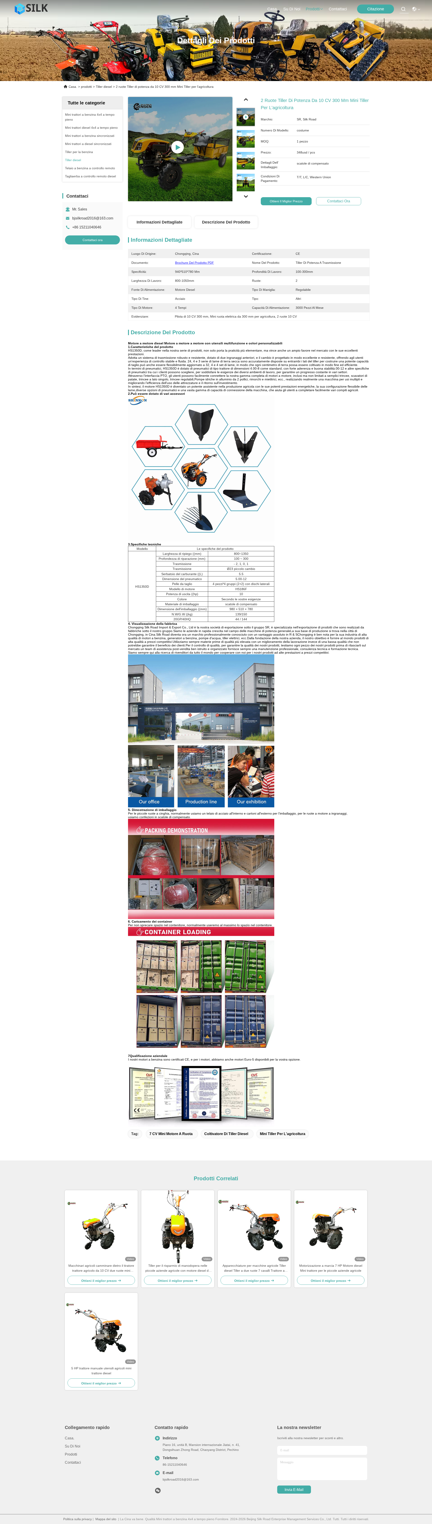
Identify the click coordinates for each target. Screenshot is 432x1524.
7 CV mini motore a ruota (171, 1134)
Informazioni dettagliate (159, 222)
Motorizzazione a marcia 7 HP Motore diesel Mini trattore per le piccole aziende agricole (330, 1268)
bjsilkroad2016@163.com (92, 218)
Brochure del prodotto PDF (194, 262)
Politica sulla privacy (77, 1519)
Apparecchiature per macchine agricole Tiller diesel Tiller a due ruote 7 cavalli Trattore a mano (254, 1268)
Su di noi (291, 9)
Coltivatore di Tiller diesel (226, 1134)
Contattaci (338, 9)
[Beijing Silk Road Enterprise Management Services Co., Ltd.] (31, 9)
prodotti (313, 9)
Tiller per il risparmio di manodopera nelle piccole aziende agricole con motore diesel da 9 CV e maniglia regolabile (177, 1268)
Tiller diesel (104, 86)
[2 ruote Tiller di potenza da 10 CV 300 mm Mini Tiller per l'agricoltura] (180, 149)
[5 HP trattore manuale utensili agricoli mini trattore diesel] (101, 1329)
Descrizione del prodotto (226, 222)
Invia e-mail (294, 1490)
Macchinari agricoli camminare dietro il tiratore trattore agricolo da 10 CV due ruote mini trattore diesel (101, 1268)
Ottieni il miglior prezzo (286, 201)
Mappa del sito (105, 1519)
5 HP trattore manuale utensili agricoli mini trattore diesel (101, 1370)
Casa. (272, 9)
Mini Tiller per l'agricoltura (282, 1134)
